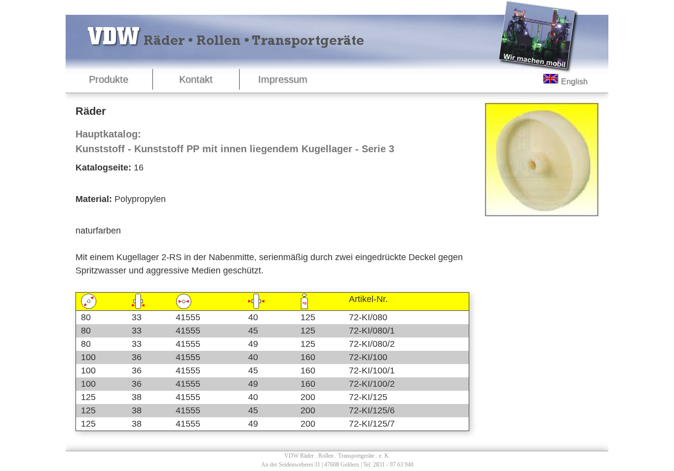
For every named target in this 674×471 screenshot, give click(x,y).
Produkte (108, 79)
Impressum (282, 79)
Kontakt (196, 79)
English (573, 80)
